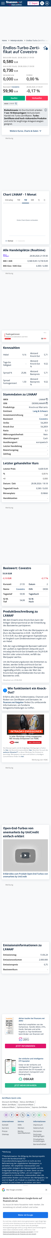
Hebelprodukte (16, 40)
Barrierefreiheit (39, 1144)
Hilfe (20, 1125)
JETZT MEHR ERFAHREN (25, 1085)
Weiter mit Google (25, 1215)
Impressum (38, 1125)
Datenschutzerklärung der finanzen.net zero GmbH (19, 1234)
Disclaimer (37, 1131)
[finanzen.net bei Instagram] (6, 1115)
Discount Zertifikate (10, 1102)
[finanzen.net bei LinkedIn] (28, 1115)
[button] (33, 3)
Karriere (5, 1128)
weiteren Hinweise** (10, 752)
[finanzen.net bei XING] (34, 1115)
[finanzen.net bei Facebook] (11, 1115)
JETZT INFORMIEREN (25, 1046)
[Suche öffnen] (42, 3)
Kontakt (5, 1125)
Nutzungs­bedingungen (38, 1135)
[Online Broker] (14, 4)
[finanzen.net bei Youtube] (17, 1115)
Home (4, 40)
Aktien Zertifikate (9, 1104)
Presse (4, 1131)
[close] (46, 1190)
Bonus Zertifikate (27, 1102)
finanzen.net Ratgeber (13, 702)
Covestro (15, 87)
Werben (21, 1128)
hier (7, 750)
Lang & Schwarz (40, 411)
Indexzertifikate (8, 1107)
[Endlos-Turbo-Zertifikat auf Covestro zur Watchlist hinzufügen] (45, 48)
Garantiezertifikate (25, 1104)
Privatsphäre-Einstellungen (39, 1140)
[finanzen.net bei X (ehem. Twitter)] (22, 1115)
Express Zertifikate (39, 1107)
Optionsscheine (23, 1107)
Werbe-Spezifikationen (24, 1132)
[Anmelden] (47, 3)
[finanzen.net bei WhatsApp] (39, 1115)
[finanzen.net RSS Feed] (45, 1115)
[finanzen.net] (14, 2)
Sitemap (5, 1135)
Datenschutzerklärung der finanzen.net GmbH (18, 1232)
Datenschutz (38, 1128)
